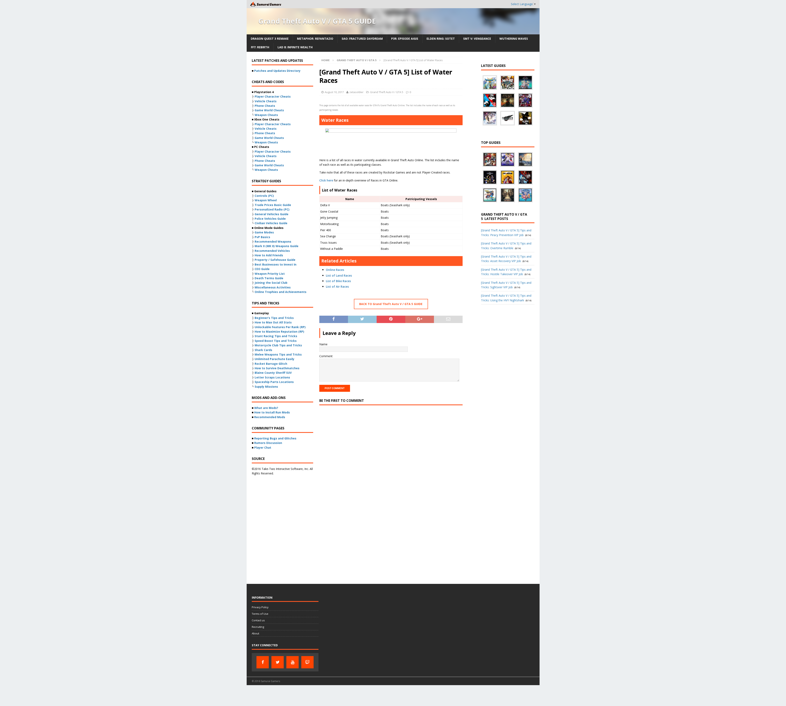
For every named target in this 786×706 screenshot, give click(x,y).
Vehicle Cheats (266, 101)
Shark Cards (263, 350)
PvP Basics (262, 237)
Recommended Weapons (273, 241)
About (255, 633)
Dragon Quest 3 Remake (270, 39)
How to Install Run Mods (272, 412)
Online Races (335, 270)
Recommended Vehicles (272, 251)
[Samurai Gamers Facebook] (262, 662)
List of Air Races (337, 286)
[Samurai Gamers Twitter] (277, 662)
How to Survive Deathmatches (277, 368)
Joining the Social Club (271, 283)
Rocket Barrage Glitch (271, 364)
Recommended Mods (269, 417)
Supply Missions (266, 386)
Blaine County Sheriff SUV (273, 373)
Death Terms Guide (269, 278)
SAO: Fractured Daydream (362, 39)
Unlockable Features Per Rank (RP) (280, 327)
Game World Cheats (269, 110)
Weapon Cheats (266, 115)
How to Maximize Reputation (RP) (279, 331)
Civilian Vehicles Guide (271, 223)
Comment (326, 356)
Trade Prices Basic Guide (273, 205)
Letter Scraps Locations (272, 377)
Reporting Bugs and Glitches (275, 438)
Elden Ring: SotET (441, 39)
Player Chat (262, 447)
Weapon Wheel (266, 200)
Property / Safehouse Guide (275, 260)
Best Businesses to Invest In (275, 264)
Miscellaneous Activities (273, 287)
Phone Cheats (265, 106)
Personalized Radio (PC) (272, 209)
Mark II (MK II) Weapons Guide (276, 246)
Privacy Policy (260, 607)
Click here (326, 180)
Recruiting (258, 627)
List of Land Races (339, 275)
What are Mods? (266, 408)
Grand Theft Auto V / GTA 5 (386, 92)
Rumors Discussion (268, 443)
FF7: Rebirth (260, 47)
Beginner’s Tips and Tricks (274, 318)
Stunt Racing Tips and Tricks (276, 336)
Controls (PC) (264, 196)
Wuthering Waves (513, 39)
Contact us (258, 620)
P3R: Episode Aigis (404, 39)
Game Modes (264, 232)
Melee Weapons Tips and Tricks (278, 354)
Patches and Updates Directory (277, 71)
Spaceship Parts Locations (274, 382)
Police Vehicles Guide (270, 219)
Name (323, 344)
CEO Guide (262, 269)
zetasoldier (356, 92)
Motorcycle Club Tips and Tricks (278, 345)
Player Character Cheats (273, 96)
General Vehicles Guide (271, 214)
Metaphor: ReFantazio (315, 39)
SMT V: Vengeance (477, 39)
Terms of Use (260, 614)
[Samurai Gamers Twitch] (307, 662)
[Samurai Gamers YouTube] (292, 662)
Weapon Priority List (270, 274)
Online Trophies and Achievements (280, 292)
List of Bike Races (338, 281)
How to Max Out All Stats (273, 322)
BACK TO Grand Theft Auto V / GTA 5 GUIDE (390, 304)
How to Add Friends (269, 255)
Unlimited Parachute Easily (274, 359)
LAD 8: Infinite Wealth (295, 47)
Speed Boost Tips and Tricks (276, 341)
